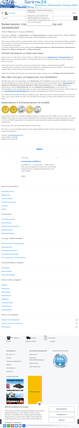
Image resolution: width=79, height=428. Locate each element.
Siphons (4, 209)
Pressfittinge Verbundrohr (9, 250)
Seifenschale (5, 288)
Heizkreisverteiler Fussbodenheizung (13, 243)
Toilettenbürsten (6, 295)
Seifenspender (6, 292)
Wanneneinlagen (7, 271)
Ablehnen (61, 420)
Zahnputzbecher (7, 306)
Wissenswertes (39, 327)
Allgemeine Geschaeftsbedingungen (36, 359)
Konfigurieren (61, 414)
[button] (62, 13)
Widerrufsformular (34, 366)
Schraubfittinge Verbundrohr (10, 254)
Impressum (9, 371)
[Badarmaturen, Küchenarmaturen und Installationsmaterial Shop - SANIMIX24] (10, 13)
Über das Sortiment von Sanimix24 (39, 323)
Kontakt (8, 358)
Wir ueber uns (10, 354)
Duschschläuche (7, 223)
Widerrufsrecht (33, 363)
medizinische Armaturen (9, 202)
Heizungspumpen (7, 247)
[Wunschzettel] (65, 13)
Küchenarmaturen (7, 198)
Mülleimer (5, 285)
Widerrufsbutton (34, 391)
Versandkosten (10, 368)
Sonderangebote (7, 309)
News (39, 149)
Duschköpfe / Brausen (8, 219)
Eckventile (5, 205)
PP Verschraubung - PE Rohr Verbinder (14, 257)
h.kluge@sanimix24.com (15, 135)
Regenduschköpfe (7, 230)
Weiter (23, 176)
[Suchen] (75, 18)
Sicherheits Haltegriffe (8, 275)
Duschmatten (6, 268)
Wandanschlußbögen (8, 233)
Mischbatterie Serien (8, 191)
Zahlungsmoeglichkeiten (13, 361)
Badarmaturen (6, 195)
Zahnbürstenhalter (7, 302)
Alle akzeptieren (61, 409)
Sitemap (8, 364)
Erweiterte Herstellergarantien (39, 320)
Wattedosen (5, 299)
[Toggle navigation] (2, 12)
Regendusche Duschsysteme (10, 226)
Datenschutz (33, 354)
